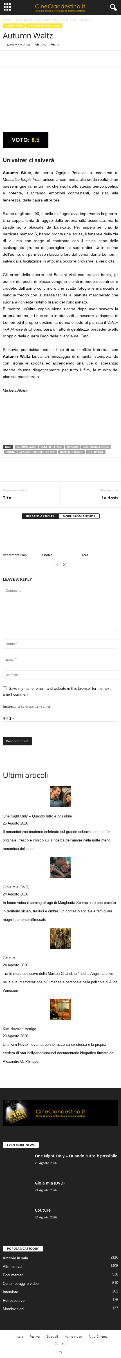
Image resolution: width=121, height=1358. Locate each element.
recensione (96, 452)
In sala (18, 1336)
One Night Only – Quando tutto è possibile (37, 816)
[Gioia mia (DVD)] (60, 867)
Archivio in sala (15, 1258)
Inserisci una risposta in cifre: (27, 706)
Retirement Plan (15, 555)
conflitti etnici (51, 447)
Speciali (52, 1336)
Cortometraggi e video (53, 20)
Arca (85, 555)
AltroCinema (24, 20)
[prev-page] (57, 564)
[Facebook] (8, 59)
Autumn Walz (26, 447)
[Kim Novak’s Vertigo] (60, 1009)
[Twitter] (21, 59)
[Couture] (60, 938)
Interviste (10, 1292)
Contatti (60, 1343)
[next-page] (64, 564)
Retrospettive (13, 1300)
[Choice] (60, 538)
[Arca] (100, 538)
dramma (73, 447)
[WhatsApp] (47, 59)
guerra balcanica (96, 447)
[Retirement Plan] (21, 538)
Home (7, 20)
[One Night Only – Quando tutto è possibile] (60, 796)
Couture (9, 958)
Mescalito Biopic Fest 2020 (37, 452)
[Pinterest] (34, 59)
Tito (7, 497)
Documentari (13, 1275)
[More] (60, 59)
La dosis (110, 497)
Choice (47, 555)
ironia (10, 452)
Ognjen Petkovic (71, 452)
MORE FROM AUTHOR (79, 516)
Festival (35, 1336)
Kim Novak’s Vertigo (19, 1029)
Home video (73, 1336)
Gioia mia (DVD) (16, 887)
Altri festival (12, 1266)
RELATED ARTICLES (40, 516)
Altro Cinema (98, 1336)
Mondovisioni (13, 1309)
